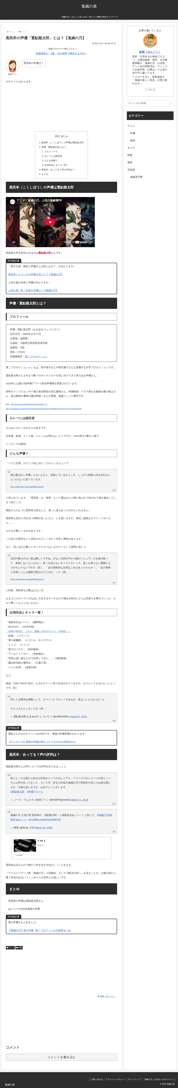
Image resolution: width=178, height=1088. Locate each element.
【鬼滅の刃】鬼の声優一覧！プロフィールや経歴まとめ (39, 930)
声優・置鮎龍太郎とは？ (53, 147)
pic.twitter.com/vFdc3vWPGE (45, 819)
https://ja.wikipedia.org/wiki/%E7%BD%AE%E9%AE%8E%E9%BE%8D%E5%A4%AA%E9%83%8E (43, 409)
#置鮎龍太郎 (17, 791)
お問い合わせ (97, 1079)
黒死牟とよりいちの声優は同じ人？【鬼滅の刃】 (35, 274)
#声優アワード (35, 791)
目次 (57, 136)
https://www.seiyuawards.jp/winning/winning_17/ (29, 404)
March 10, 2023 (43, 827)
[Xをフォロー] (146, 89)
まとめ (44, 174)
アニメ (11, 948)
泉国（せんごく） (150, 51)
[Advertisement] (61, 106)
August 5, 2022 (78, 716)
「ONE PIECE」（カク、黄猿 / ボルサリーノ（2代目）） (38, 631)
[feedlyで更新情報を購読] (150, 89)
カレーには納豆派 (53, 156)
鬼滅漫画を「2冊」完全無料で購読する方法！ (61, 53)
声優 (20, 948)
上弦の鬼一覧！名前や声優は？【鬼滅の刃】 (33, 290)
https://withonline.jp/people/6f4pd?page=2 (27, 487)
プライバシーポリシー (115, 1079)
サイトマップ (134, 1079)
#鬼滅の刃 (102, 815)
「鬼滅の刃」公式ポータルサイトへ (158, 1079)
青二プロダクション (36, 356)
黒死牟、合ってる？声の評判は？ (58, 169)
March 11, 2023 (79, 799)
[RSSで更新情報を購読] (154, 89)
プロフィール (51, 151)
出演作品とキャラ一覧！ (56, 165)
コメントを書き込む (61, 1057)
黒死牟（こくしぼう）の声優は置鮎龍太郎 (62, 142)
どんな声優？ (51, 160)
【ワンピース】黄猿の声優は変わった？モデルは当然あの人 (42, 741)
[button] (170, 103)
